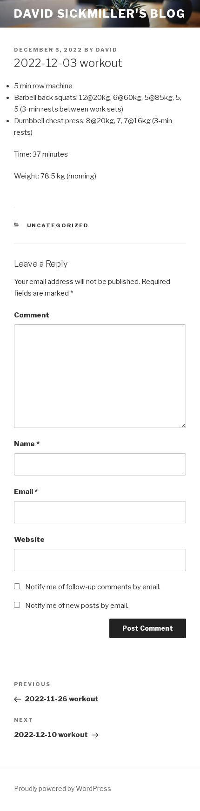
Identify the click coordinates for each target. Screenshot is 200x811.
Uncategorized (58, 225)
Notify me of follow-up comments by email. (92, 587)
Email (26, 492)
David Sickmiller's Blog (100, 13)
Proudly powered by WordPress (62, 788)
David (107, 49)
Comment (31, 315)
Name (27, 444)
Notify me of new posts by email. (76, 605)
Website (29, 539)
